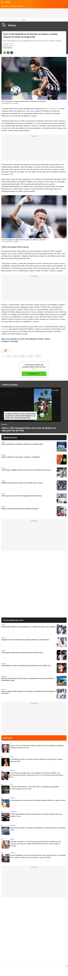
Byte (11, 784)
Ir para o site (8, 2)
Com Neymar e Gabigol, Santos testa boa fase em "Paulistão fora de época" (26, 470)
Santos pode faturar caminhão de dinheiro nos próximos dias (22, 444)
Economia (12, 825)
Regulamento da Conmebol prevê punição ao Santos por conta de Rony (25, 639)
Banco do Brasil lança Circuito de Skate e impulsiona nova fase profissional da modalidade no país (27, 679)
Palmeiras (4, 329)
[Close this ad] (67, 966)
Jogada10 (23, 356)
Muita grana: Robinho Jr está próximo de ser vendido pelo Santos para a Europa (28, 627)
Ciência (12, 839)
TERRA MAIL (4, 6)
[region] (34, 971)
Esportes (10, 19)
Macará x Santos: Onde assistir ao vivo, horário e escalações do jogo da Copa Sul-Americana (28, 692)
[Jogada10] (5, 350)
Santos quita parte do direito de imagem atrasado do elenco (21, 496)
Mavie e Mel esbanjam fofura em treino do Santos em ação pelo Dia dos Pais (29, 429)
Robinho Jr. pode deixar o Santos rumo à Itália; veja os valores (22, 483)
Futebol (17, 19)
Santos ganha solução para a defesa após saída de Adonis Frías (22, 652)
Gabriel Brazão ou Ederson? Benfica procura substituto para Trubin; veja (25, 665)
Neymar (48, 109)
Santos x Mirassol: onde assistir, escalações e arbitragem (20, 457)
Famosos (12, 770)
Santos (24, 19)
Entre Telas (13, 811)
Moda (11, 757)
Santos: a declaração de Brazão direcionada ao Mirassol (19, 509)
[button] (2, 2)
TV (10, 743)
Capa (3, 19)
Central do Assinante (16, 6)
